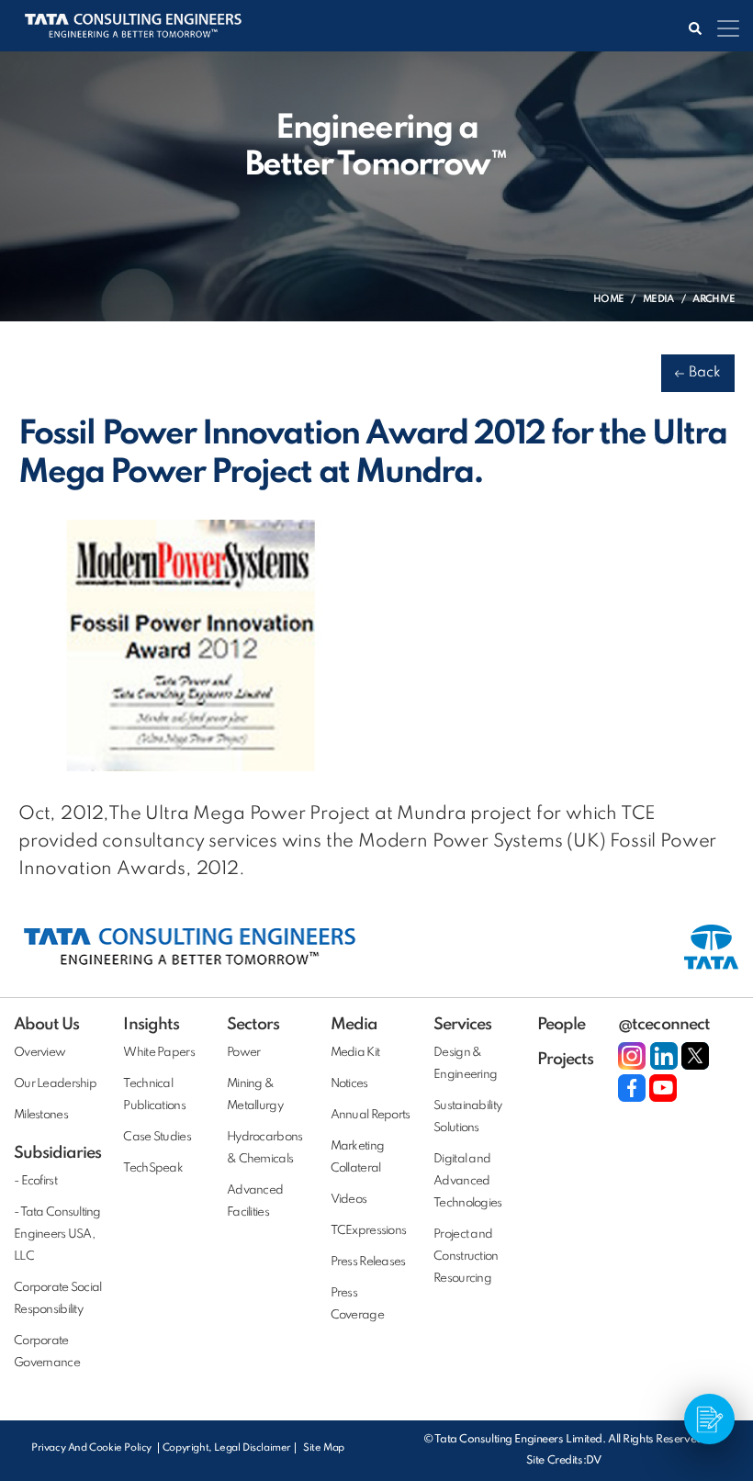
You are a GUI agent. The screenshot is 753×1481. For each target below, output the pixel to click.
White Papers (158, 1053)
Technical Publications (154, 1095)
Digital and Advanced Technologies (467, 1181)
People (561, 1024)
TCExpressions (369, 1231)
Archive (713, 299)
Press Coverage (357, 1304)
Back (705, 372)
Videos (349, 1200)
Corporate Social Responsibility (57, 1299)
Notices (349, 1084)
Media (658, 299)
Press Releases (368, 1262)
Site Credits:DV (563, 1460)
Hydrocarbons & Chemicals (264, 1148)
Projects (565, 1059)
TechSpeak (153, 1168)
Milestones (41, 1115)
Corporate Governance (47, 1352)
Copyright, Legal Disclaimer (227, 1447)
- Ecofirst (35, 1181)
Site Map (323, 1447)
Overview (39, 1053)
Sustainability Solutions (467, 1117)
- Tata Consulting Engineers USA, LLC (57, 1234)
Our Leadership (55, 1084)
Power (243, 1053)
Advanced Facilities (255, 1201)
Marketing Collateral (358, 1157)
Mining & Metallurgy (255, 1095)
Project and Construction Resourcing (465, 1257)
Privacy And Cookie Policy (92, 1447)
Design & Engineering (465, 1064)
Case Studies (156, 1137)
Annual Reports (370, 1115)
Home (608, 299)
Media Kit (355, 1053)
